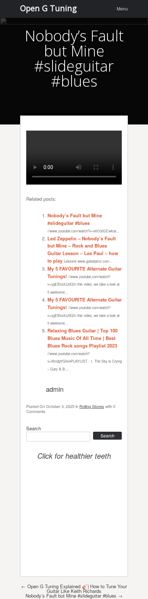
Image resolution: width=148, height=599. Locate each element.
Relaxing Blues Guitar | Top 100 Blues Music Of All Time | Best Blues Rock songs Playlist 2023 (82, 338)
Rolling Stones (91, 406)
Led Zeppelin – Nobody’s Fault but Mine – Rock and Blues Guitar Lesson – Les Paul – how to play (82, 249)
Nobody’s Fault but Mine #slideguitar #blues (74, 219)
